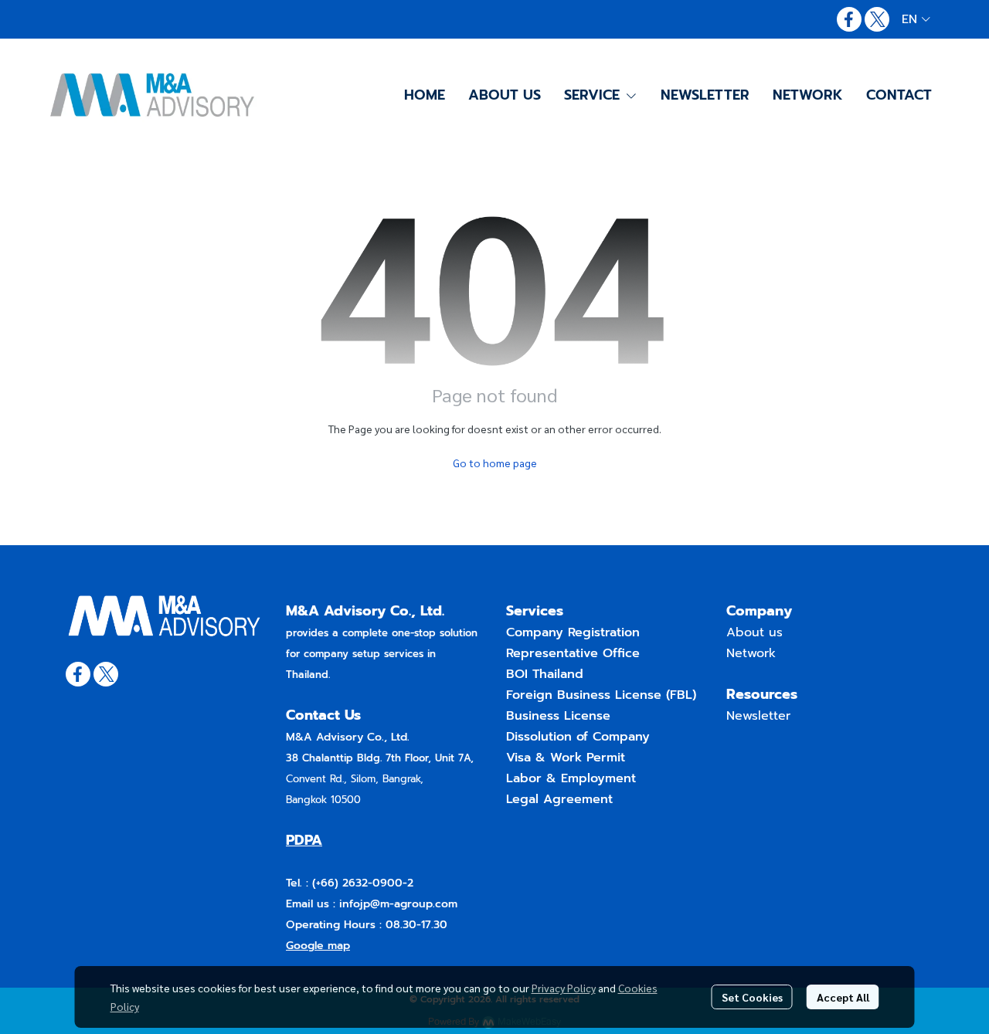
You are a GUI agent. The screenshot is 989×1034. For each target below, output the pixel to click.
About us (754, 632)
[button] (916, 19)
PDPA (304, 840)
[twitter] (877, 19)
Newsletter (758, 716)
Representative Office (573, 653)
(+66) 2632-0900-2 (360, 883)
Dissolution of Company (578, 736)
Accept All (843, 997)
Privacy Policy (564, 988)
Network (751, 653)
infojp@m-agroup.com (398, 904)
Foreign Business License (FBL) (601, 695)
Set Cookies (752, 997)
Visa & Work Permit (565, 757)
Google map (318, 945)
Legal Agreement (559, 799)
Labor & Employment (571, 778)
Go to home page (495, 463)
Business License (558, 716)
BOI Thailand (544, 674)
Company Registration (573, 632)
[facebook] (849, 19)
